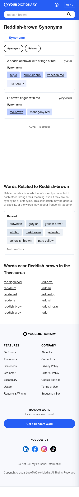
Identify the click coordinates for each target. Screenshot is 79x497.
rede (44, 312)
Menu (70, 4)
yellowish (53, 232)
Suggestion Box (50, 393)
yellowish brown (21, 240)
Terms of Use (49, 386)
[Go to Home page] (20, 4)
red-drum (10, 288)
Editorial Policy (50, 373)
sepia (13, 75)
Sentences (10, 366)
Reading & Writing (15, 393)
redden (46, 288)
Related (32, 48)
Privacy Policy (49, 366)
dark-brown (33, 232)
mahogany (17, 83)
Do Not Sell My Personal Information (39, 464)
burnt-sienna (32, 75)
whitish (14, 232)
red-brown (16, 112)
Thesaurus (10, 359)
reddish (46, 300)
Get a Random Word (39, 424)
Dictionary (10, 352)
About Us (47, 352)
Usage (8, 386)
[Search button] (69, 14)
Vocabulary (10, 380)
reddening (48, 294)
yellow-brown (54, 224)
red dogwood (13, 282)
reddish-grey (12, 312)
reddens (9, 300)
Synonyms (17, 37)
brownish (16, 224)
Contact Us (48, 359)
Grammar (10, 373)
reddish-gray (49, 306)
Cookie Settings (50, 380)
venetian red (55, 75)
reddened (10, 294)
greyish (34, 224)
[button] (56, 5)
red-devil (47, 282)
